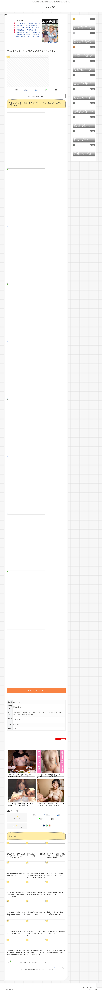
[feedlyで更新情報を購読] (47, 825)
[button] (56, 89)
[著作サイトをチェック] (44, 825)
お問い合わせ (85, 987)
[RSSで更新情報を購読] (50, 825)
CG (9, 810)
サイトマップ (93, 987)
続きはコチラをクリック (36, 690)
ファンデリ (15, 810)
